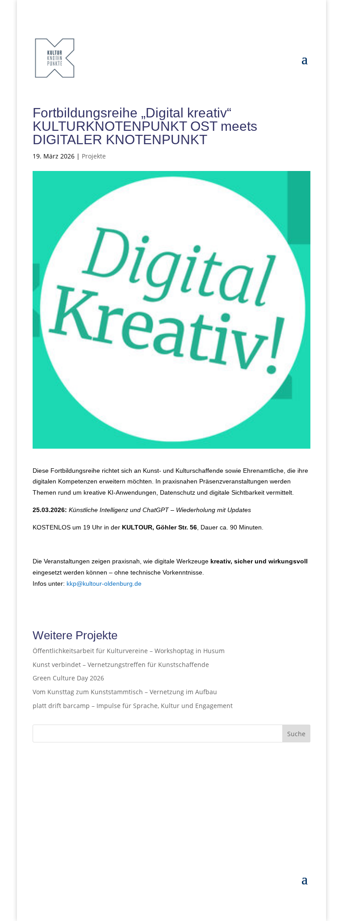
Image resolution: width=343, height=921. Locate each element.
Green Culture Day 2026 (68, 678)
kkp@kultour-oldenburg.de (104, 583)
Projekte (94, 156)
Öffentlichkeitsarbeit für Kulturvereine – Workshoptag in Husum (129, 650)
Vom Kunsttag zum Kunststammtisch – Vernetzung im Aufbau (125, 692)
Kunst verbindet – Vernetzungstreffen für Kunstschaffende (121, 664)
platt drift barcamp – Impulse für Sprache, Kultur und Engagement (133, 705)
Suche (296, 733)
